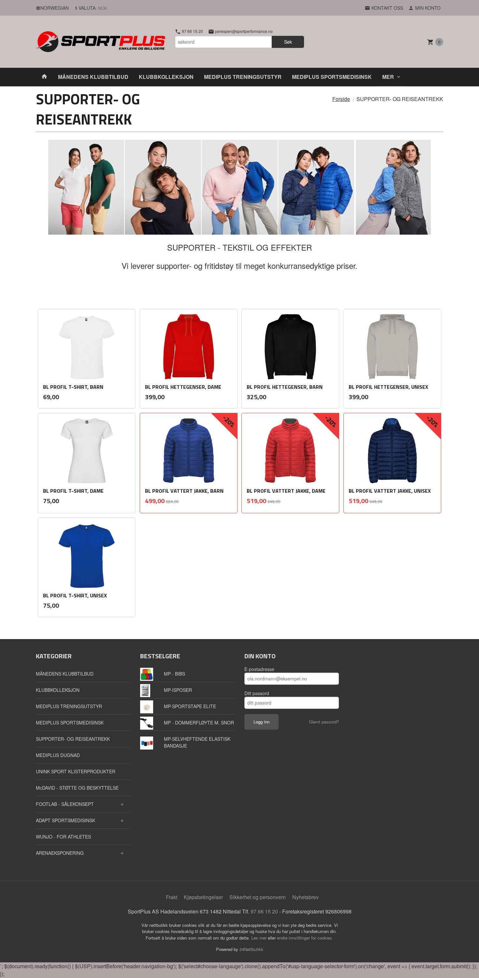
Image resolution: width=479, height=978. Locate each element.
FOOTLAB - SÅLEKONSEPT (65, 804)
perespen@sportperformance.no (243, 31)
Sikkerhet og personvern (257, 897)
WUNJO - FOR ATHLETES (63, 836)
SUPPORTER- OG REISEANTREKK (73, 739)
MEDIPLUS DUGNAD (58, 755)
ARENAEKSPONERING (60, 853)
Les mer (259, 938)
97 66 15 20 (192, 31)
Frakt (171, 897)
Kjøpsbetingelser (203, 897)
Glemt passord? (324, 722)
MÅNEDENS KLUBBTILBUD (93, 76)
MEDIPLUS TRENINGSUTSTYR (243, 76)
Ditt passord (256, 693)
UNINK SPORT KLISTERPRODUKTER (75, 771)
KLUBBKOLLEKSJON (166, 76)
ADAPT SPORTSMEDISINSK (65, 820)
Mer (388, 76)
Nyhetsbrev (305, 897)
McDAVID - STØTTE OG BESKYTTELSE (77, 787)
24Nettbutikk (251, 949)
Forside (341, 99)
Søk (288, 41)
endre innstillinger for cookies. (305, 938)
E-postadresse (259, 669)
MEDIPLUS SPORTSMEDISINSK (332, 76)
